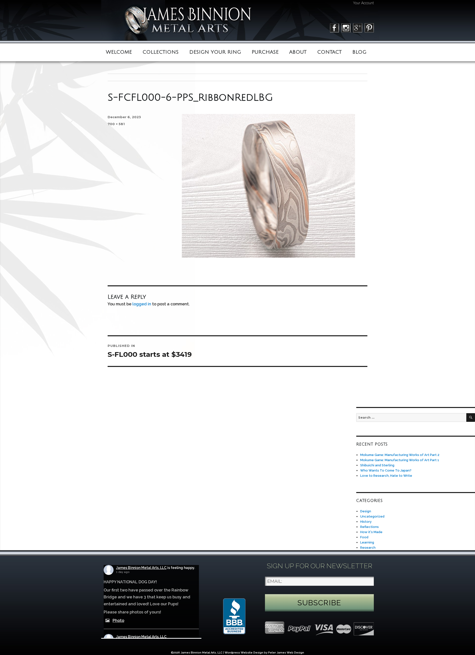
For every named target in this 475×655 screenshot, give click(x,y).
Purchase (265, 52)
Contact (329, 52)
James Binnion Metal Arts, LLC (141, 568)
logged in (141, 304)
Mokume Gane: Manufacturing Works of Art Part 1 (399, 460)
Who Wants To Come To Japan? (385, 470)
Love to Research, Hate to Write (386, 475)
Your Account (363, 3)
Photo (118, 620)
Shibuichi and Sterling (377, 465)
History (366, 521)
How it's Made (371, 532)
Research (368, 547)
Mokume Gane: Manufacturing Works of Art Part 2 (399, 455)
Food (364, 537)
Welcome (119, 52)
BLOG (359, 52)
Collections (160, 52)
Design (365, 511)
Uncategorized (372, 516)
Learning (367, 542)
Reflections (369, 527)
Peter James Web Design (286, 652)
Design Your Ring (215, 52)
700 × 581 (116, 124)
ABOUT (298, 52)
